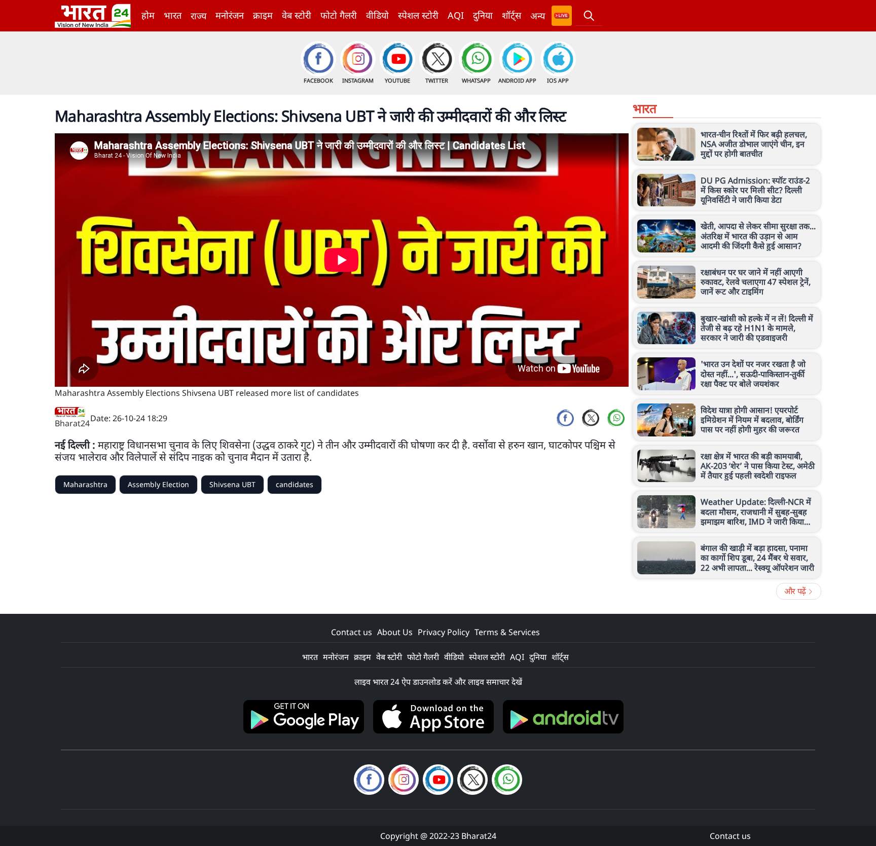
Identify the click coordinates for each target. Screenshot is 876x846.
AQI (456, 15)
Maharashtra (85, 484)
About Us (395, 632)
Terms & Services (507, 632)
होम (148, 15)
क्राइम (263, 15)
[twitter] (590, 418)
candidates (294, 484)
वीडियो (377, 15)
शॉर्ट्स (511, 15)
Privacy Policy (443, 632)
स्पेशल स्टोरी (418, 15)
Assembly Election (158, 484)
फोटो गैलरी (338, 15)
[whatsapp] (616, 418)
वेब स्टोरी (296, 15)
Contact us (351, 632)
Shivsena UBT (232, 484)
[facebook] (565, 418)
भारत (172, 15)
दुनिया (483, 15)
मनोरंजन (229, 15)
